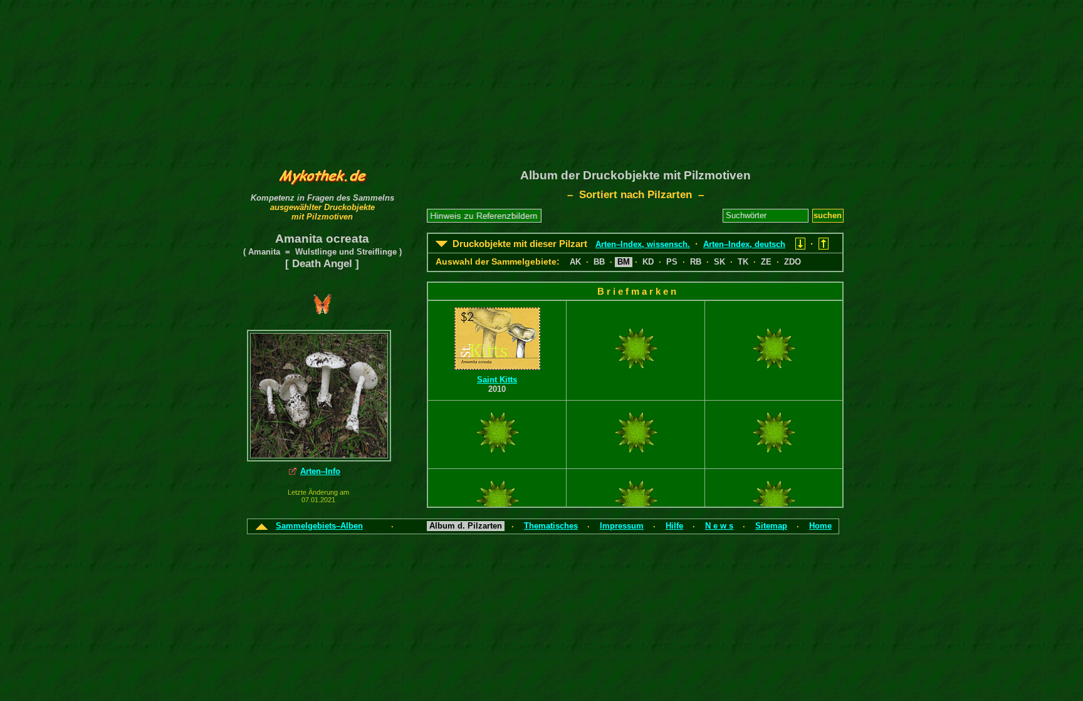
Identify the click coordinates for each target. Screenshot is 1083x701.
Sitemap (771, 525)
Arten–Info (320, 471)
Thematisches (551, 525)
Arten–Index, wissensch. (642, 244)
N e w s (719, 525)
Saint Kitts (497, 379)
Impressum (622, 525)
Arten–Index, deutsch (744, 244)
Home (820, 525)
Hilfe (674, 525)
